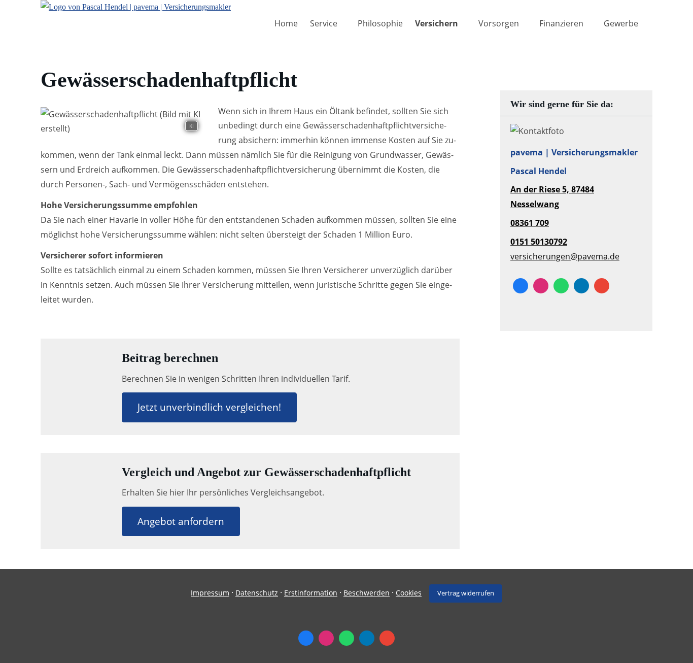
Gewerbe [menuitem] (621, 23)
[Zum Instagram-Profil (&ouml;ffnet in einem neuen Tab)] (540, 285)
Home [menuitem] (286, 23)
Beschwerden (366, 593)
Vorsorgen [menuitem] (498, 23)
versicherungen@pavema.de (564, 256)
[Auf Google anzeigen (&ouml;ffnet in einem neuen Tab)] (601, 285)
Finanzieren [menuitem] (561, 23)
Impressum (210, 593)
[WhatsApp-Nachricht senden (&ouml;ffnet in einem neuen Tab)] (561, 285)
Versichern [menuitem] (436, 23)
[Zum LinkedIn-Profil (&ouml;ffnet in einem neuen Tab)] (581, 285)
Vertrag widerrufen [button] (465, 593)
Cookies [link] (409, 593)
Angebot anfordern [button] (180, 521)
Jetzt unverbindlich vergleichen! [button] (209, 407)
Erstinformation (310, 593)
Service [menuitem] (323, 23)
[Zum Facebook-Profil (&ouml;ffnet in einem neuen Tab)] (520, 285)
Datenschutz (256, 593)
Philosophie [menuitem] (380, 23)
